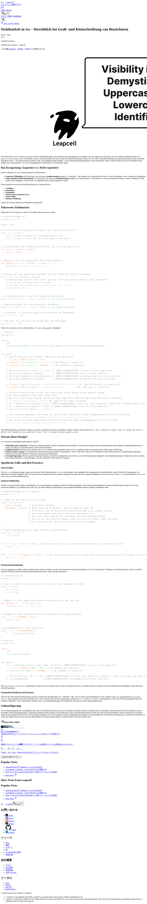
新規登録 (14, 16)
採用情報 (9, 870)
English (13, 49)
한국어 (27, 49)
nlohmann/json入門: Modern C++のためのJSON (24, 767)
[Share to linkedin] (7, 727)
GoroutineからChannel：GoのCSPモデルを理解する (26, 769)
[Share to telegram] (11, 727)
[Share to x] (2, 727)
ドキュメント (6, 4)
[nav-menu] (3, 19)
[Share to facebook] (4, 727)
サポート (9, 847)
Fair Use (9, 887)
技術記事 (9, 855)
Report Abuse (11, 889)
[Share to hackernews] (18, 727)
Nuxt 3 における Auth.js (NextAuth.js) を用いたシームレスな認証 (31, 772)
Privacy (8, 885)
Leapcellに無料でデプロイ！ (11, 757)
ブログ (18, 4)
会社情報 (9, 868)
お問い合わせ (11, 872)
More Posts (10, 775)
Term (7, 883)
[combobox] (5, 13)
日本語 (20, 49)
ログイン (4, 16)
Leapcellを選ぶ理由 (13, 852)
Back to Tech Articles (11, 24)
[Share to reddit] (9, 727)
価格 (14, 4)
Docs (7, 843)
